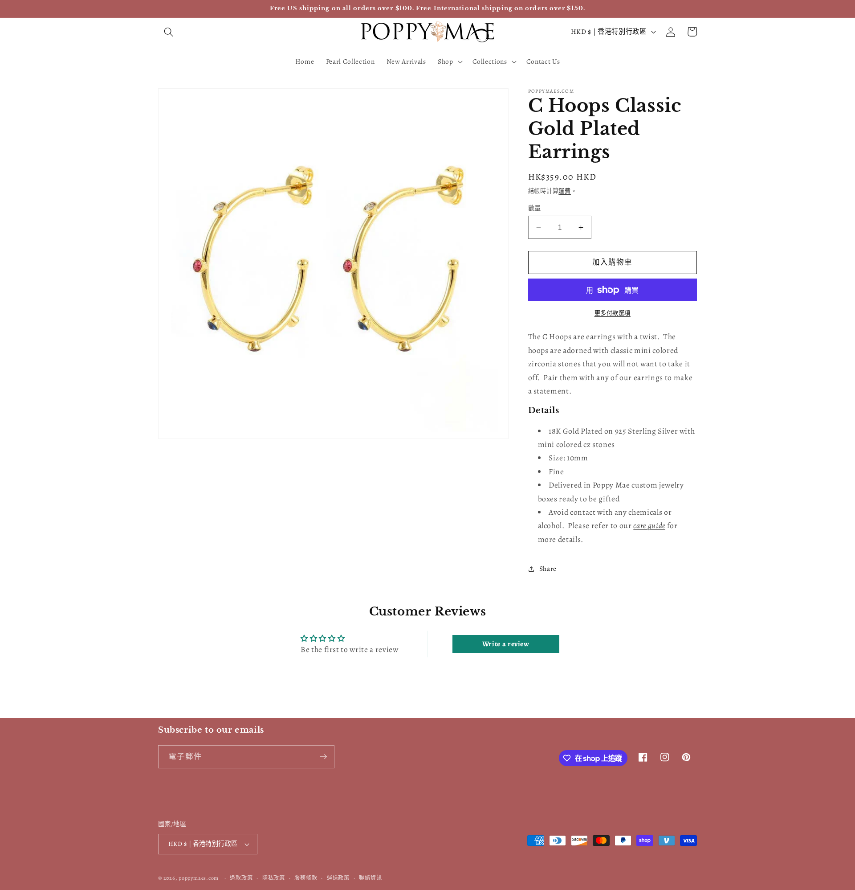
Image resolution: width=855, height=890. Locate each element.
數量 (534, 208)
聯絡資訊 (370, 878)
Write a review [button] (505, 644)
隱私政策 (273, 878)
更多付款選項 (612, 313)
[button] (168, 31)
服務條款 (305, 878)
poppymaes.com (199, 878)
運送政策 (338, 878)
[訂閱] (323, 756)
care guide (649, 526)
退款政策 (241, 878)
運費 (564, 191)
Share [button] (548, 569)
